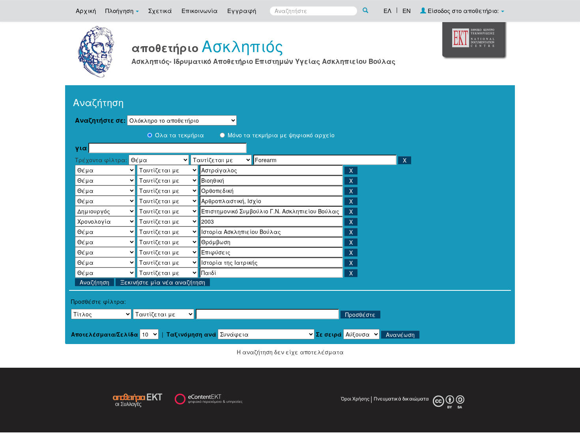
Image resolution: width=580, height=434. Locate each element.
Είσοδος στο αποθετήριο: (463, 10)
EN (406, 10)
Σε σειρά (329, 334)
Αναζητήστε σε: (100, 120)
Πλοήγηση (120, 10)
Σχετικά (160, 10)
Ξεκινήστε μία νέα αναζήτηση (162, 282)
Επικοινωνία (199, 10)
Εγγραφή (241, 10)
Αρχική (86, 10)
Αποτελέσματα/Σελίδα (104, 334)
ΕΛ (387, 10)
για (81, 148)
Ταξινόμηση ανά (191, 334)
